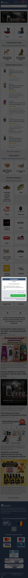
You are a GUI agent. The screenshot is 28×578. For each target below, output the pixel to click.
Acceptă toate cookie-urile (18, 295)
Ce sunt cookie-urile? (14, 284)
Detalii (14, 281)
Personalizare (21, 292)
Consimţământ (14, 279)
